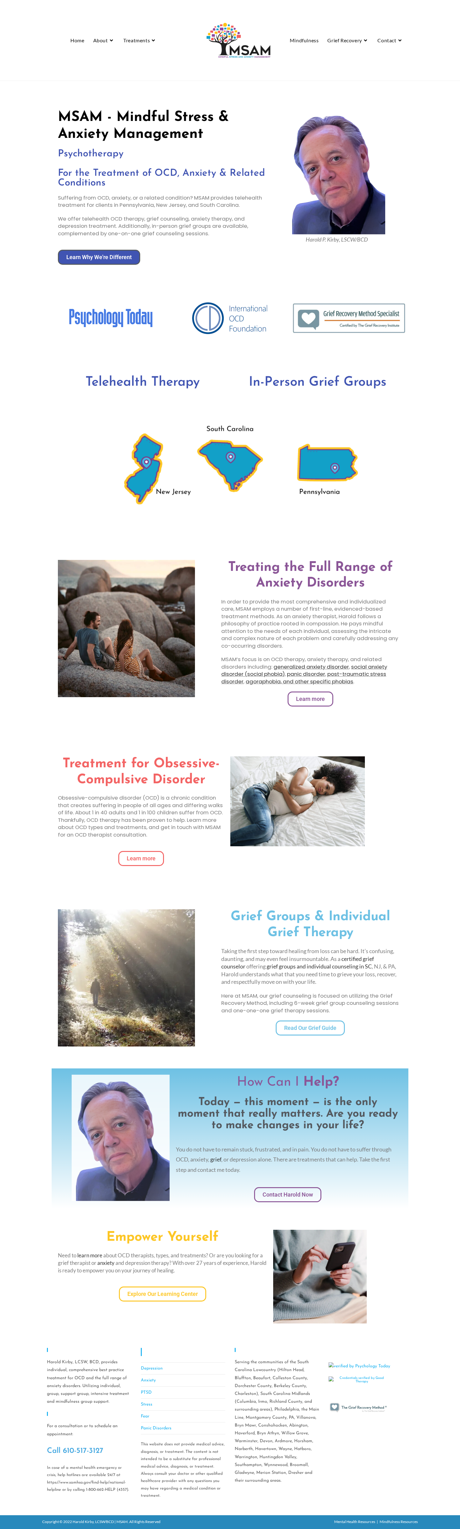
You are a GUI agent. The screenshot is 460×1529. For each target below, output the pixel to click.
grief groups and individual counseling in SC (319, 966)
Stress (146, 1404)
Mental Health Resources (354, 1521)
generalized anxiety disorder (311, 667)
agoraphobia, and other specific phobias (299, 681)
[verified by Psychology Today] (359, 1366)
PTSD (146, 1392)
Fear (145, 1416)
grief (215, 1159)
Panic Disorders (156, 1428)
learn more (89, 1255)
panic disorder (306, 674)
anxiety (106, 1263)
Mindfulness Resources (399, 1521)
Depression (152, 1368)
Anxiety (148, 1380)
